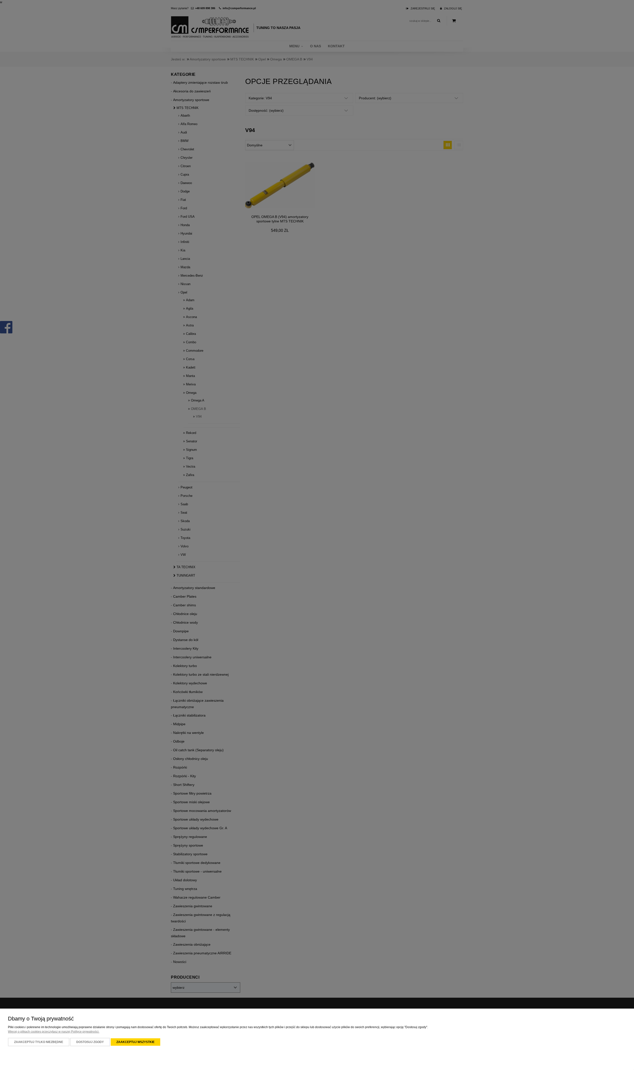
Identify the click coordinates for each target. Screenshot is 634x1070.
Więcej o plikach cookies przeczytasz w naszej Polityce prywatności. (53, 1031)
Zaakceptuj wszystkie (135, 1042)
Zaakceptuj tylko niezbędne (38, 1042)
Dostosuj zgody (90, 1042)
